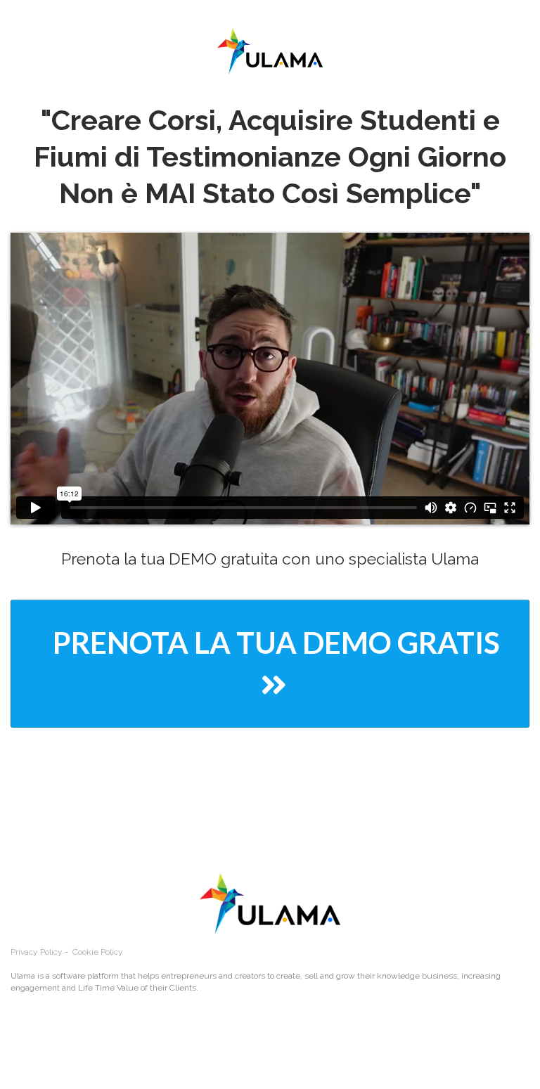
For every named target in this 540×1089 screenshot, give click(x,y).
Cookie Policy (97, 952)
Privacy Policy (37, 952)
